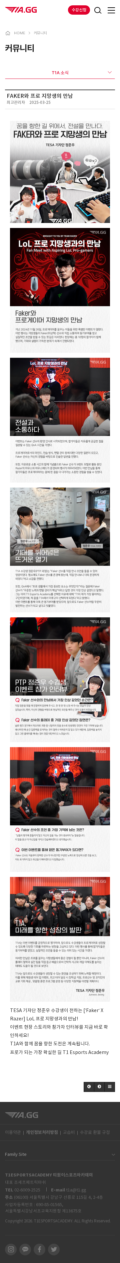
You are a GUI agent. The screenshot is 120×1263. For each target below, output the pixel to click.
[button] (89, 1087)
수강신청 (79, 10)
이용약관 (13, 1132)
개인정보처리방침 (42, 1132)
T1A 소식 (60, 72)
